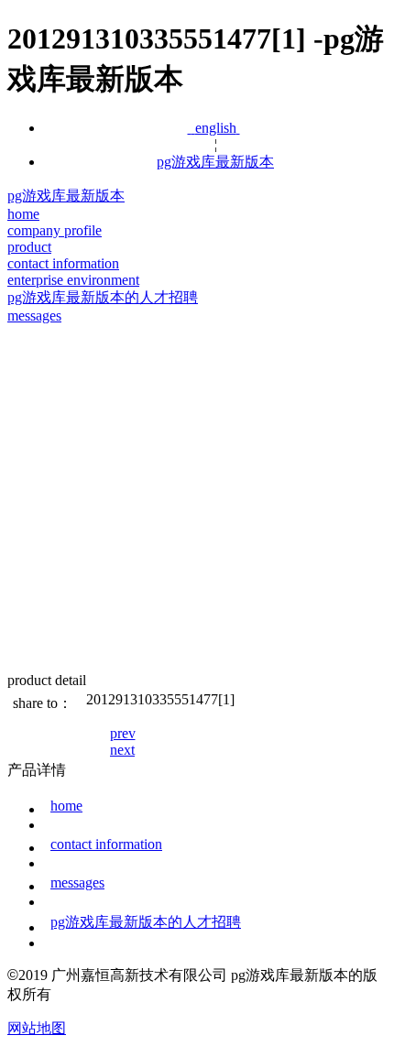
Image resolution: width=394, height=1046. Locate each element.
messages (77, 882)
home (66, 805)
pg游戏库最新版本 (215, 161)
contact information (106, 844)
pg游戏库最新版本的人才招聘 (145, 922)
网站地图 (36, 1028)
